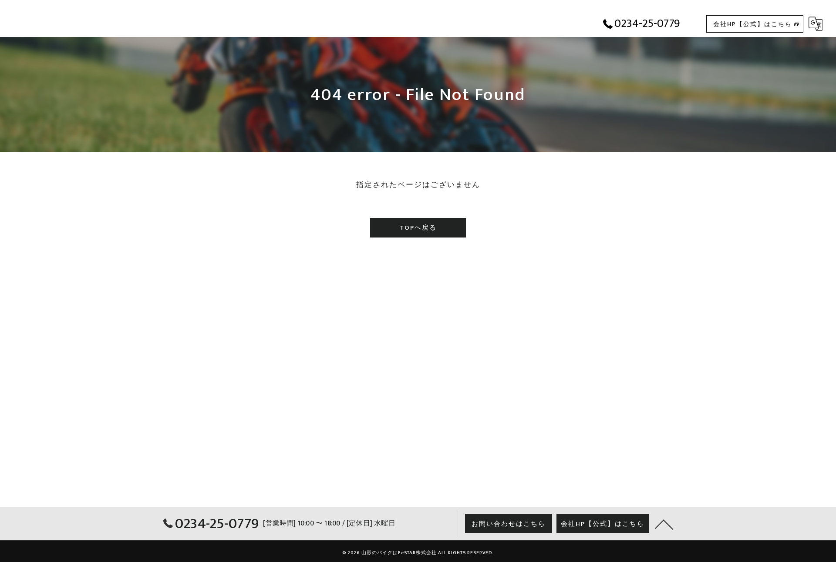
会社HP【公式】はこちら (752, 24)
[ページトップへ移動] (664, 523)
